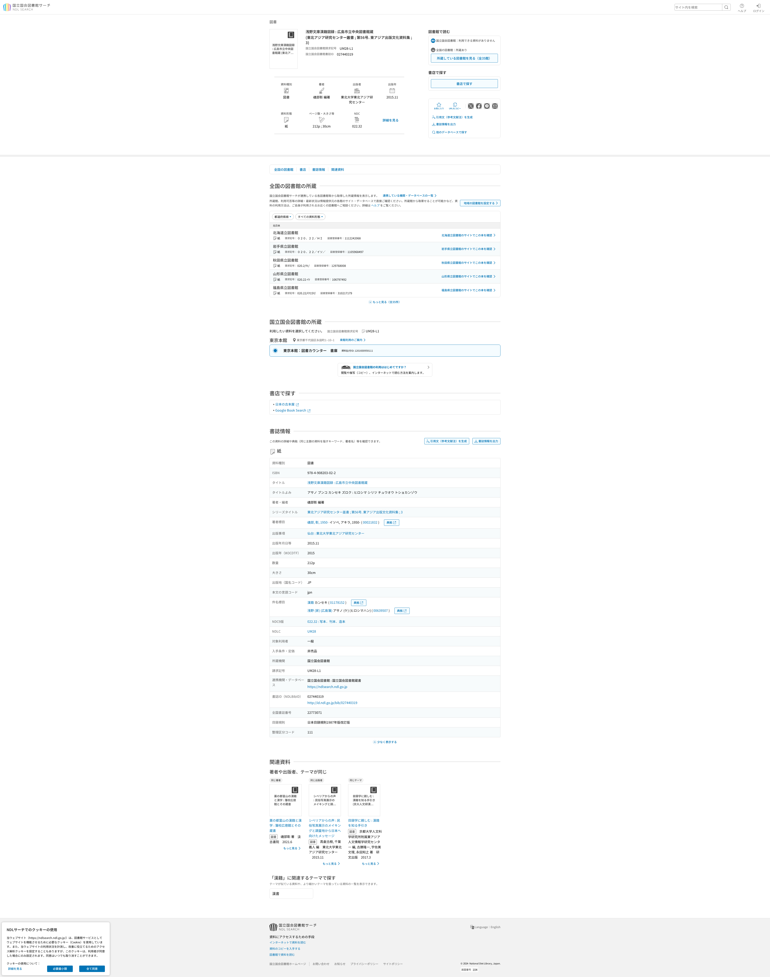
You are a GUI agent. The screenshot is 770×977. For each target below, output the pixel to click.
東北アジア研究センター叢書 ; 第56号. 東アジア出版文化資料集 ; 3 (355, 512)
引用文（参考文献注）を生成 (454, 117)
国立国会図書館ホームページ (288, 964)
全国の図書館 (283, 169)
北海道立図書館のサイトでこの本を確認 (467, 235)
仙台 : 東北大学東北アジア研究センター (335, 533)
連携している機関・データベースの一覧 (408, 195)
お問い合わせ (321, 964)
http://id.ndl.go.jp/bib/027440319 (332, 702)
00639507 (380, 610)
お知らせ (339, 964)
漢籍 (310, 602)
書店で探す (464, 83)
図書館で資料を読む (282, 955)
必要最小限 (60, 969)
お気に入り (439, 108)
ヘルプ (742, 11)
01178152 (337, 602)
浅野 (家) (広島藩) (319, 610)
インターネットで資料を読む (288, 942)
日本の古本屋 (285, 404)
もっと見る (290, 848)
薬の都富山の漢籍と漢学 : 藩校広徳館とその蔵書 (286, 825)
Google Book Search (291, 410)
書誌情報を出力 (446, 124)
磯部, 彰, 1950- (318, 522)
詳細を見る (391, 120)
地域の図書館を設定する (479, 203)
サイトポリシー (393, 964)
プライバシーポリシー (364, 964)
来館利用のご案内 (351, 340)
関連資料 (337, 169)
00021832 (370, 522)
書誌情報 (318, 169)
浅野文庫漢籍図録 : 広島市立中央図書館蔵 (337, 482)
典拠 (389, 522)
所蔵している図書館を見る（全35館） (464, 58)
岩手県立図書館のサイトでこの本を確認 (467, 249)
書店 (303, 169)
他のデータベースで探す (451, 132)
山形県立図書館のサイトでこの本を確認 (467, 276)
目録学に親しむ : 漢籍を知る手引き (363, 823)
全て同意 (92, 969)
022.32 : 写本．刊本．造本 (326, 621)
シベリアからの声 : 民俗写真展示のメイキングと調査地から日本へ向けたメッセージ (325, 828)
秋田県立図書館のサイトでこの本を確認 (467, 263)
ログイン (758, 11)
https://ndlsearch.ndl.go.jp (327, 686)
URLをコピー (455, 108)
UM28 (311, 631)
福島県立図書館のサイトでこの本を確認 (467, 290)
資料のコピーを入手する (285, 949)
